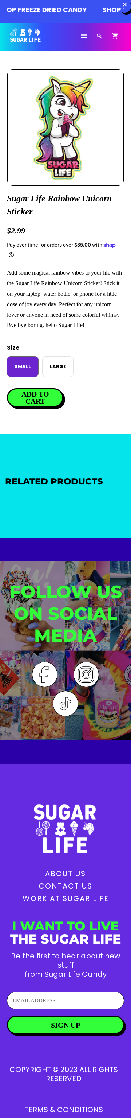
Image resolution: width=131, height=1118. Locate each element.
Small (23, 366)
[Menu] (83, 36)
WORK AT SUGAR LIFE (66, 898)
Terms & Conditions (64, 1110)
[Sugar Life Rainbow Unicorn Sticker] (65, 127)
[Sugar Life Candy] (34, 39)
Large (58, 366)
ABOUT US (65, 874)
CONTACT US (65, 886)
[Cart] (115, 36)
